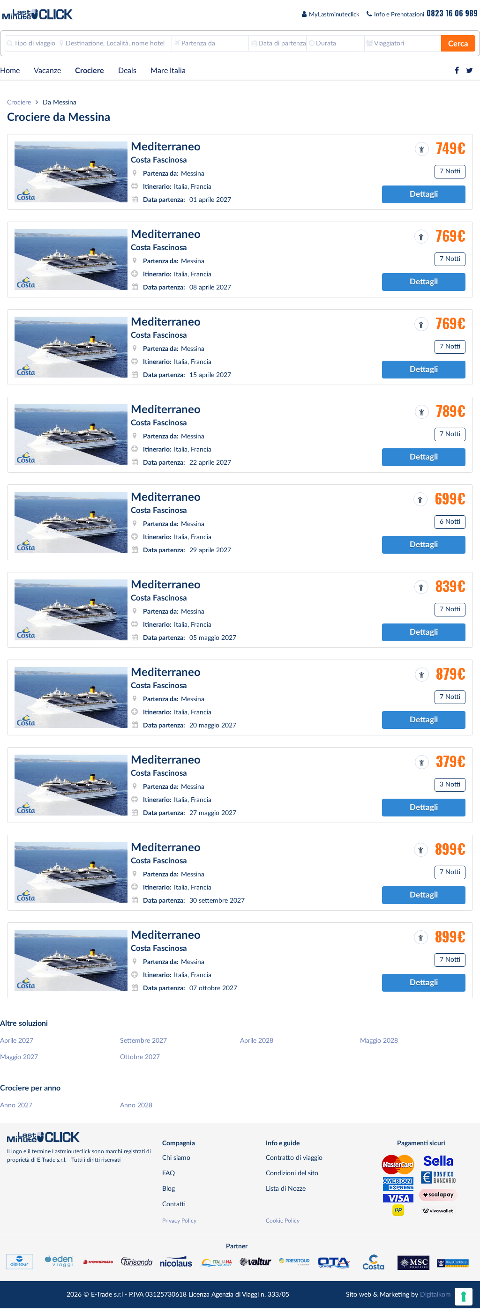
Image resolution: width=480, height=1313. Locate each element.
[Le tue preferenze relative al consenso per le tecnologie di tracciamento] (463, 1297)
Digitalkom (435, 1294)
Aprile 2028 (256, 1040)
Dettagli (424, 194)
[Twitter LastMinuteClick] (469, 70)
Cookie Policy (283, 1221)
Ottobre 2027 (140, 1057)
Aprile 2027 (16, 1040)
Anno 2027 (16, 1105)
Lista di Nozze (286, 1188)
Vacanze (47, 70)
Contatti (174, 1204)
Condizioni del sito (292, 1173)
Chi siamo (176, 1157)
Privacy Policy (179, 1221)
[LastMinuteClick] (81, 1137)
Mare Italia (168, 70)
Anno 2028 (136, 1105)
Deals (127, 70)
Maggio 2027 (19, 1057)
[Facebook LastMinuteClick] (457, 70)
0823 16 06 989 (452, 13)
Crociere (89, 70)
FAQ (168, 1173)
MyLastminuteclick (334, 15)
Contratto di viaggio (294, 1157)
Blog (168, 1188)
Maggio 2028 (379, 1040)
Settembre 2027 (143, 1040)
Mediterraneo (166, 147)
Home (10, 70)
